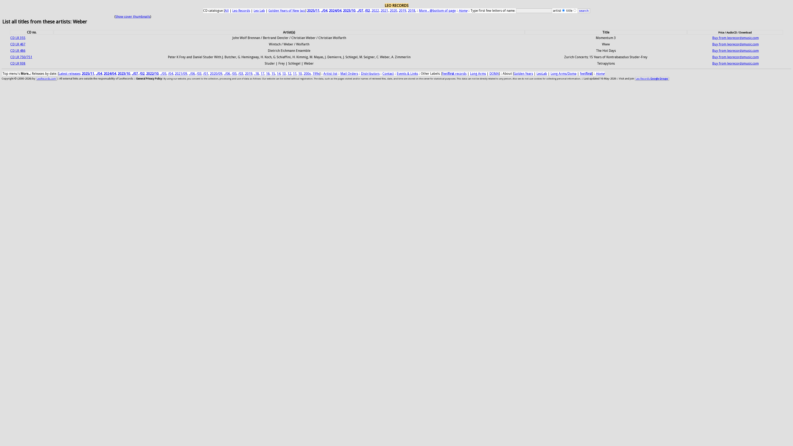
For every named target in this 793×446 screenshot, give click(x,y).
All (227, 11)
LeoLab (542, 74)
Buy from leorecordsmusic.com (735, 38)
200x (307, 74)
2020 (393, 11)
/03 (199, 74)
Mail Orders (349, 74)
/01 (205, 74)
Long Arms (478, 74)
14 (278, 74)
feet (586, 74)
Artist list (330, 74)
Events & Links (407, 74)
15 (273, 74)
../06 (192, 74)
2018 (411, 11)
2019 (402, 11)
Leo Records (241, 11)
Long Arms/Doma (563, 74)
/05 (234, 74)
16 (268, 74)
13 (284, 74)
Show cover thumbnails (132, 17)
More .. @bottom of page (437, 11)
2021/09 (181, 74)
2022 (375, 11)
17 (262, 74)
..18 (256, 74)
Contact (388, 74)
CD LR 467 (17, 44)
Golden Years (523, 74)
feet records (454, 74)
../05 (163, 74)
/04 (170, 74)
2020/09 (216, 74)
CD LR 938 (17, 63)
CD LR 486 (17, 51)
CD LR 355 (17, 38)
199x (316, 74)
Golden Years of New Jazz (286, 11)
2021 (384, 11)
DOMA (494, 74)
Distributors (370, 74)
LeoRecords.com (46, 78)
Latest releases (69, 74)
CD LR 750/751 (21, 57)
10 (300, 74)
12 (289, 74)
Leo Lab (259, 11)
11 (295, 74)
